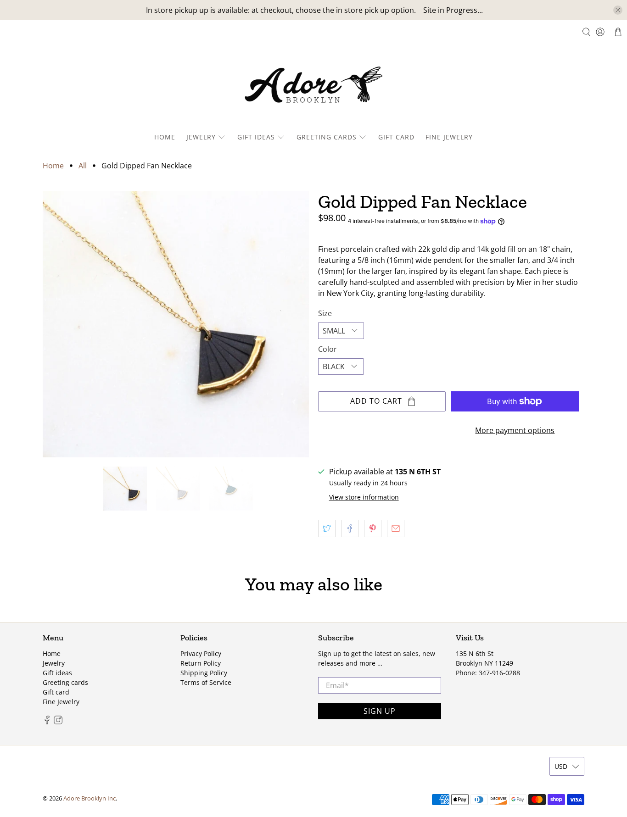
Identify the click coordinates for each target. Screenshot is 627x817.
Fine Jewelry (449, 137)
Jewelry (201, 137)
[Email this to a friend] (395, 528)
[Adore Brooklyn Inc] (313, 86)
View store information (364, 497)
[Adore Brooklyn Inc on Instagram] (58, 721)
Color (327, 349)
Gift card (396, 137)
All (82, 165)
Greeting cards (327, 137)
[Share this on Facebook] (349, 528)
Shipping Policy (203, 672)
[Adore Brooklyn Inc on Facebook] (47, 721)
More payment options (514, 430)
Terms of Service (205, 682)
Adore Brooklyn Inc (89, 798)
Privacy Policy (200, 653)
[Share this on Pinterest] (372, 528)
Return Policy (200, 663)
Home (164, 137)
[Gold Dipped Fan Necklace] (176, 324)
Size (325, 313)
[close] (617, 10)
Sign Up (380, 711)
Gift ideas (256, 137)
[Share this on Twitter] (327, 528)
